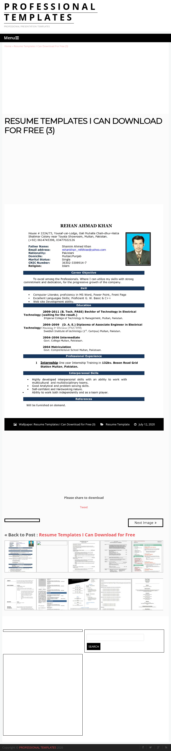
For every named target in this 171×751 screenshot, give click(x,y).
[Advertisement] (85, 81)
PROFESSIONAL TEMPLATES (51, 11)
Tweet (84, 507)
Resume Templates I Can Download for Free (87, 535)
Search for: (90, 636)
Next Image (144, 523)
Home (7, 46)
